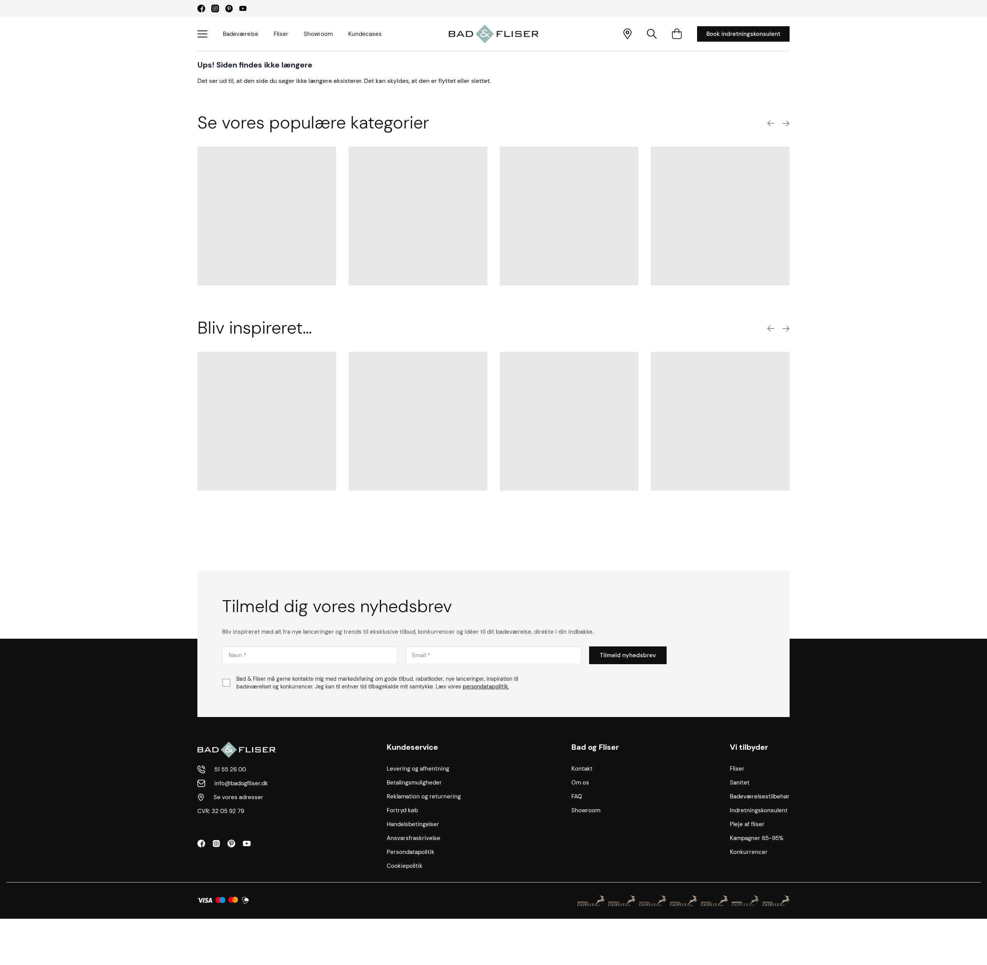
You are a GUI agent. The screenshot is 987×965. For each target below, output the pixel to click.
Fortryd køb (402, 810)
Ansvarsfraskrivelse (413, 838)
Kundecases (365, 34)
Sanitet (740, 782)
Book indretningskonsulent (743, 34)
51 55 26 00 (230, 769)
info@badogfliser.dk (241, 783)
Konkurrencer (749, 852)
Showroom (318, 34)
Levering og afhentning (418, 769)
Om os (580, 782)
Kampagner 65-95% (756, 838)
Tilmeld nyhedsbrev (628, 655)
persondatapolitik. (486, 686)
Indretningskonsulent (759, 810)
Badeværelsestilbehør (760, 796)
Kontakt (582, 769)
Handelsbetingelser (413, 824)
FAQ (576, 796)
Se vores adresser (238, 797)
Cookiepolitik (405, 866)
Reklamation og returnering (424, 796)
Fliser (281, 34)
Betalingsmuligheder (414, 782)
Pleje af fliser (747, 824)
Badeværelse (240, 34)
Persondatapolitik (411, 852)
